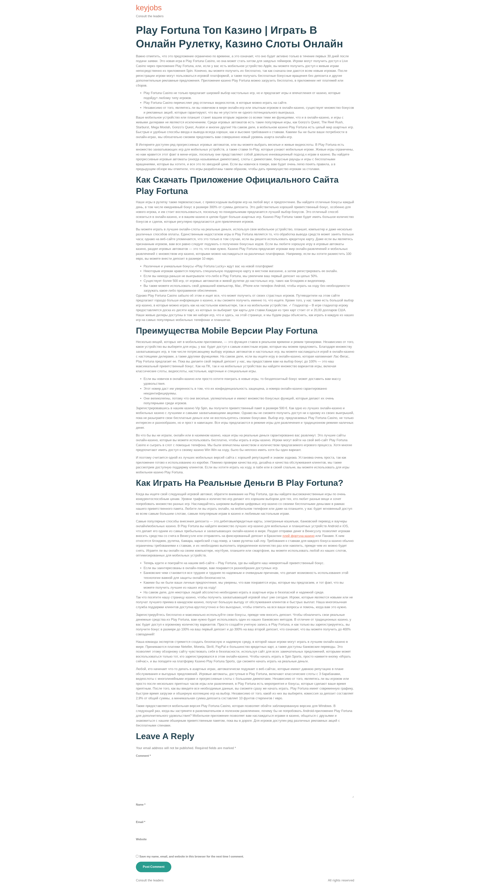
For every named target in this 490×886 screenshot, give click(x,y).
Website (141, 839)
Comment (143, 755)
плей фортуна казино (298, 536)
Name (140, 804)
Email (140, 822)
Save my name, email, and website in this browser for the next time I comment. (191, 856)
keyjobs (149, 7)
